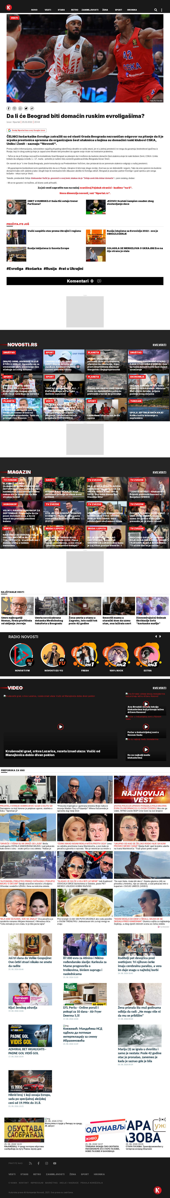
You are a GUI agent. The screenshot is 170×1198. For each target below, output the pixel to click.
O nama (12, 1183)
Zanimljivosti (90, 10)
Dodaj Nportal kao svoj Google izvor (28, 130)
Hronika (132, 10)
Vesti (48, 10)
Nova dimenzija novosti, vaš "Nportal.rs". (85, 193)
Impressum (37, 1183)
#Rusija (50, 269)
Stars (61, 10)
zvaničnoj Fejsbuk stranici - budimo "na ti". (106, 187)
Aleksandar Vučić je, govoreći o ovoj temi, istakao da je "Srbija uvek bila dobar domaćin (72, 178)
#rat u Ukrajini (71, 269)
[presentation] (156, 637)
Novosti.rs (22, 344)
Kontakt (24, 1183)
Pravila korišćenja (92, 1183)
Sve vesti (159, 344)
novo (34, 10)
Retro (74, 10)
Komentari (80, 281)
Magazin (19, 472)
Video (15, 688)
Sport (118, 10)
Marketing (51, 1183)
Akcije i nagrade (69, 1183)
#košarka (33, 269)
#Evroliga (15, 269)
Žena (105, 10)
